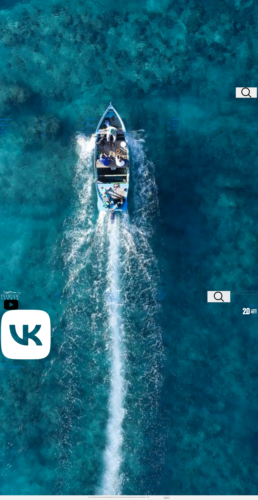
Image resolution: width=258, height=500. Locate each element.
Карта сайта (4, 364)
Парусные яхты (162, 295)
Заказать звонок (252, 306)
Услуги (108, 291)
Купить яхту (110, 295)
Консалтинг (110, 301)
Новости (57, 298)
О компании (58, 295)
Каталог (160, 291)
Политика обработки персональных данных (12, 367)
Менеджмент (110, 293)
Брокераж (161, 296)
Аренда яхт (58, 293)
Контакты (57, 296)
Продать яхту (110, 296)
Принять (166, 497)
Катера (160, 299)
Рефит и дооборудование (113, 299)
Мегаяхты (161, 298)
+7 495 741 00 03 (252, 305)
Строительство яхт (112, 298)
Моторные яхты (162, 293)
